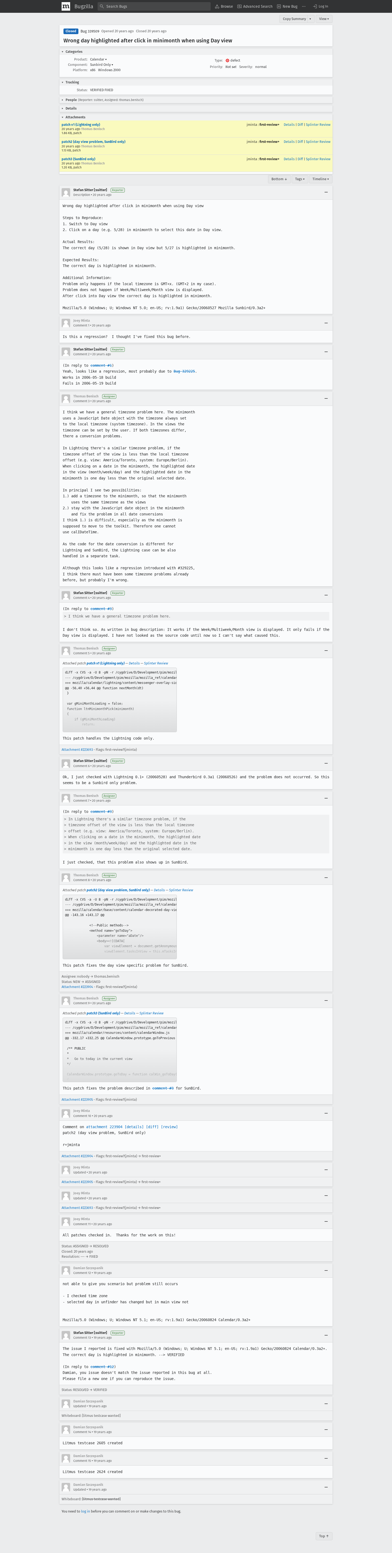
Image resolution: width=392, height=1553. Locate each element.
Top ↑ (324, 1536)
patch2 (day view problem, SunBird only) (93, 142)
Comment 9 (81, 1003)
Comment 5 (81, 653)
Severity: (246, 67)
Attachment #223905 (77, 1100)
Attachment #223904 (77, 987)
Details (289, 125)
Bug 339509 (90, 31)
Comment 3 (81, 401)
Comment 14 (82, 1432)
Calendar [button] (98, 59)
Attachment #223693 (77, 750)
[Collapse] (326, 192)
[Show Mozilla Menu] (66, 6)
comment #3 (101, 609)
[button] (320, 6)
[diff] (152, 1127)
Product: (80, 59)
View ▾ (324, 19)
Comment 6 (81, 766)
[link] (120, 700)
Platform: (80, 70)
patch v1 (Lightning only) (81, 125)
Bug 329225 (184, 371)
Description (81, 195)
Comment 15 (82, 1461)
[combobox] (154, 6)
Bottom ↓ (279, 179)
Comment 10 (82, 1116)
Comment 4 (81, 598)
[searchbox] (154, 6)
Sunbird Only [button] (101, 65)
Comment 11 (82, 1224)
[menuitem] (224, 6)
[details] (134, 1127)
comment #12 (102, 1367)
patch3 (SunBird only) (78, 159)
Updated (79, 1172)
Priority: (216, 67)
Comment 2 (81, 354)
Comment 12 (82, 1273)
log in (85, 1511)
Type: (219, 60)
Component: (77, 65)
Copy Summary (294, 19)
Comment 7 (81, 800)
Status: (82, 90)
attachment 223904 (104, 1127)
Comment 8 (81, 880)
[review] (169, 1127)
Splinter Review (318, 125)
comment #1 (101, 365)
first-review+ (269, 125)
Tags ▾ (300, 179)
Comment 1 (81, 325)
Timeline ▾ (321, 179)
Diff (300, 125)
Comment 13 (82, 1338)
